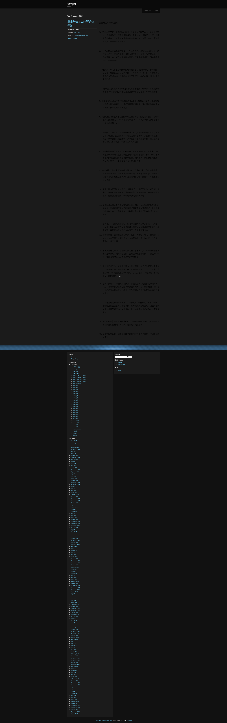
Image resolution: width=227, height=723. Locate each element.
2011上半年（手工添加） (79, 379)
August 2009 (74, 666)
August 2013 (74, 592)
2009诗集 (75, 371)
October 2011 (74, 635)
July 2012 (73, 618)
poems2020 (76, 425)
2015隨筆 (75, 400)
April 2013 (73, 600)
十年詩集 (75, 431)
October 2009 (75, 662)
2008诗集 (75, 369)
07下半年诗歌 (76, 367)
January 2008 (75, 703)
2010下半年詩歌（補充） (79, 377)
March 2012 (74, 625)
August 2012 (74, 616)
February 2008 (75, 701)
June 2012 (74, 620)
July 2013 (73, 594)
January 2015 (75, 558)
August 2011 (74, 639)
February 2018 (75, 494)
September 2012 (75, 614)
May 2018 (73, 488)
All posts (120, 362)
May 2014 (73, 575)
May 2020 (73, 463)
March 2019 (74, 478)
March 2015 (74, 556)
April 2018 (73, 490)
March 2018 (74, 492)
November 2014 (75, 563)
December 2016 (75, 521)
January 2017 (75, 519)
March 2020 (74, 467)
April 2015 (73, 554)
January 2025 (75, 445)
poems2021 (76, 427)
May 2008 (73, 695)
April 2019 (73, 476)
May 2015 (73, 552)
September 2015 (75, 544)
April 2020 (73, 465)
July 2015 (73, 548)
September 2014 (75, 567)
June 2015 (74, 550)
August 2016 (74, 527)
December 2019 (75, 469)
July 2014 (73, 571)
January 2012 (75, 629)
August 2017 (74, 507)
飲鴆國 (71, 4)
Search (117, 354)
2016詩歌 (75, 402)
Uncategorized (77, 429)
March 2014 (74, 579)
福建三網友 (81, 35)
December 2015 (75, 540)
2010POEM (76, 32)
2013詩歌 (75, 389)
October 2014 (75, 565)
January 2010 (75, 656)
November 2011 (75, 633)
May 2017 (73, 513)
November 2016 (75, 523)
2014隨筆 (75, 396)
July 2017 (73, 509)
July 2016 (73, 529)
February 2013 (75, 604)
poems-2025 (76, 422)
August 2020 (74, 459)
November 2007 (75, 707)
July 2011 (73, 641)
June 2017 (74, 511)
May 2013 (73, 598)
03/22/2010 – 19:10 (73, 30)
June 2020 (74, 461)
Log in (119, 370)
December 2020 (75, 457)
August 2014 (74, 569)
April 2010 (73, 649)
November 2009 (75, 660)
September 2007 (75, 711)
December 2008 (75, 683)
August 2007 (74, 713)
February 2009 (75, 678)
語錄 (87, 35)
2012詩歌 (75, 385)
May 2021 (73, 451)
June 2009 (74, 670)
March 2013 (74, 602)
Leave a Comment (73, 38)
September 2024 (75, 447)
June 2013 (74, 596)
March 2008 (74, 699)
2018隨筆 (75, 412)
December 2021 (75, 449)
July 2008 (73, 691)
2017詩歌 (75, 406)
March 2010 (74, 651)
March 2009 (74, 676)
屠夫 (76, 35)
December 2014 (75, 560)
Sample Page (147, 10)
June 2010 (74, 645)
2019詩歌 (75, 414)
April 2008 (73, 697)
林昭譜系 (75, 435)
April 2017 (73, 515)
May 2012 (73, 622)
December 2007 (75, 705)
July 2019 (73, 474)
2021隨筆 (75, 418)
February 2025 (75, 443)
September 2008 (75, 687)
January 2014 (75, 583)
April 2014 (73, 577)
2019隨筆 (75, 416)
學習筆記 (75, 433)
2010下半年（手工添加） (79, 375)
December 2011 (75, 631)
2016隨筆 (75, 404)
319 (73, 35)
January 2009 (75, 680)
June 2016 (74, 532)
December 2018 (75, 482)
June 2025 (74, 441)
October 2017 (75, 503)
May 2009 (73, 672)
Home (156, 10)
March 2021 (74, 453)
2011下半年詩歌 (77, 383)
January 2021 (75, 455)
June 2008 (74, 693)
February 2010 (75, 654)
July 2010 (73, 643)
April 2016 (73, 536)
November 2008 (75, 685)
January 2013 (75, 606)
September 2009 (75, 664)
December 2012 (75, 608)
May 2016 (73, 534)
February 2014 (75, 581)
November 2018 (75, 484)
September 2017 (75, 505)
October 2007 (75, 709)
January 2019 (75, 480)
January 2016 (75, 538)
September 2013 (75, 589)
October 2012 (75, 612)
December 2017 (75, 498)
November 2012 (75, 610)
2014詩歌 (75, 393)
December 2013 (75, 585)
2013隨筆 (75, 391)
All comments (121, 364)
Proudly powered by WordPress (103, 720)
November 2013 (75, 587)
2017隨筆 (75, 408)
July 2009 (73, 668)
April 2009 (73, 674)
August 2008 (74, 689)
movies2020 (76, 420)
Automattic (129, 720)
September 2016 (75, 525)
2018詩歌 (75, 410)
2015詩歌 (75, 398)
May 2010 (73, 647)
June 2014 (74, 573)
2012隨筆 (75, 387)
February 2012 (75, 627)
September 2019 (75, 472)
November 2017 (75, 501)
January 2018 (75, 496)
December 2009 (75, 658)
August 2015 (74, 546)
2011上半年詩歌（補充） (79, 381)
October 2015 (75, 542)
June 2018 (74, 486)
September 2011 (75, 637)
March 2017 (74, 517)
